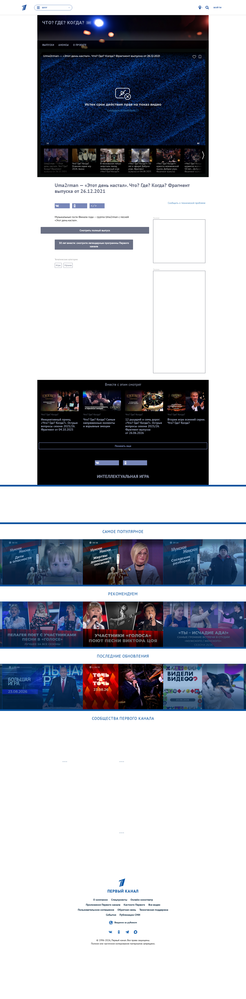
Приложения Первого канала (103, 904)
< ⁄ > (94, 206)
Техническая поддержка (153, 909)
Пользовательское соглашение (96, 909)
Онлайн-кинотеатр (142, 899)
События (111, 914)
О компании (100, 899)
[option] (56, 159)
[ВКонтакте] (62, 205)
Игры (58, 265)
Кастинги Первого (134, 904)
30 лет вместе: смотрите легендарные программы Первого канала (94, 244)
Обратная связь (126, 909)
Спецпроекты (119, 899)
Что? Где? (63, 22)
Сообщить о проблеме (121, 110)
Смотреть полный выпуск (95, 230)
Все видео (154, 904)
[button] (47, 143)
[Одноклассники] (79, 205)
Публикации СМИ (129, 914)
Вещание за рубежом (125, 922)
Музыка (68, 265)
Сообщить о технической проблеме (186, 202)
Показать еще (123, 446)
